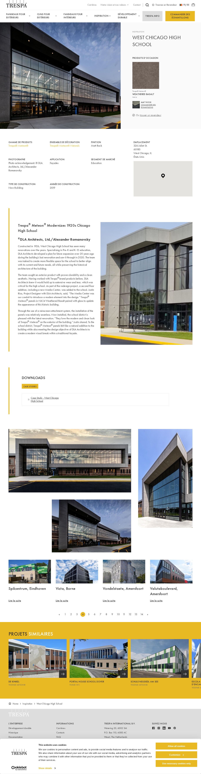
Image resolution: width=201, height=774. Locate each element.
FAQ (58, 737)
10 (118, 614)
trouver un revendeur (150, 115)
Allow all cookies (176, 746)
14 (141, 614)
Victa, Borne (65, 588)
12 (130, 614)
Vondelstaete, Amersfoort (123, 588)
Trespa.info (152, 16)
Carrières (60, 728)
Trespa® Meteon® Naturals (64, 145)
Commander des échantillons (180, 16)
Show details (45, 768)
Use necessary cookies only (176, 763)
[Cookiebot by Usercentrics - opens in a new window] (19, 768)
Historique (13, 732)
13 (135, 614)
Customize (174, 755)
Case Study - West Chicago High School (45, 399)
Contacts (60, 732)
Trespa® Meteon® (18, 145)
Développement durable (20, 728)
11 (124, 614)
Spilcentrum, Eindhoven (27, 588)
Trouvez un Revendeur (166, 4)
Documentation (16, 737)
